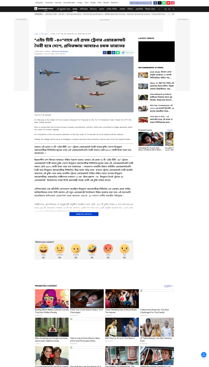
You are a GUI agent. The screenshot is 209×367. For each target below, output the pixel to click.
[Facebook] (155, 3)
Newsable (49, 3)
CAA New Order (51, 14)
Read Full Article (84, 214)
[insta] (173, 3)
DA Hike (62, 14)
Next (173, 14)
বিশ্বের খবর (150, 9)
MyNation (114, 3)
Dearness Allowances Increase (138, 14)
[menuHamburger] (169, 9)
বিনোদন (93, 9)
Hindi (99, 3)
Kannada (58, 3)
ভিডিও (130, 9)
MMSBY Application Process (115, 14)
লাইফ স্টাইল (112, 9)
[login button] (166, 9)
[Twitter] (160, 3)
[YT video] (168, 3)
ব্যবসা (101, 9)
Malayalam (39, 3)
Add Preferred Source (139, 3)
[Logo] (44, 9)
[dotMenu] (159, 9)
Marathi (106, 3)
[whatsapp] (164, 3)
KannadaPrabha (69, 3)
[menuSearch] (173, 9)
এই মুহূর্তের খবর (63, 9)
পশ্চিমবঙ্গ (84, 9)
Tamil (86, 3)
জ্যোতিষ (139, 9)
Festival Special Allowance (93, 14)
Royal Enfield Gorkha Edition (162, 14)
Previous (169, 14)
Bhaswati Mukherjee (60, 51)
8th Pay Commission (74, 14)
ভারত (75, 9)
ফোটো (122, 9)
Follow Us (129, 52)
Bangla (93, 3)
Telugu (79, 3)
